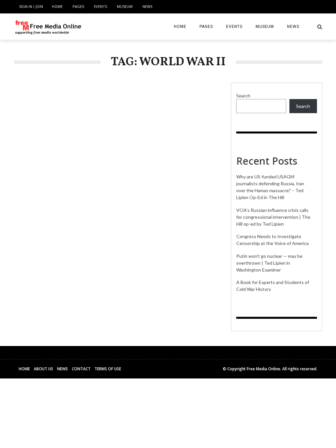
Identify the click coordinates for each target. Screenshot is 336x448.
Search (243, 95)
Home (57, 6)
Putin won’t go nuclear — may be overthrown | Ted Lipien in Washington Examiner (269, 263)
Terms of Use (107, 369)
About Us (43, 369)
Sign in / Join (31, 6)
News (147, 6)
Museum (125, 6)
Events (100, 6)
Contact (81, 369)
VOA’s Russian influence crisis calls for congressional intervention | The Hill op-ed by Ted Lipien (273, 217)
